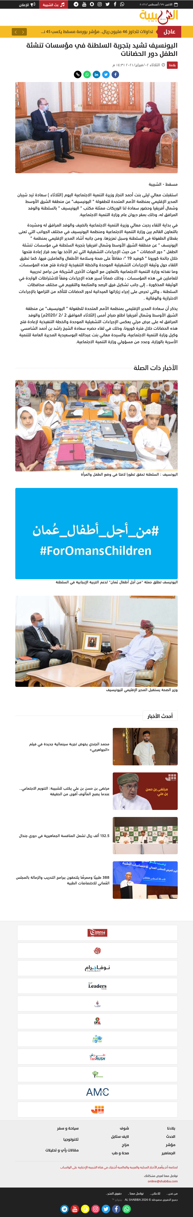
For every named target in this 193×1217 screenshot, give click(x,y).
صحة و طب (120, 1153)
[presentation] (23, 32)
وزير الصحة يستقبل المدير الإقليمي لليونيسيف (142, 689)
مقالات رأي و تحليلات (62, 1150)
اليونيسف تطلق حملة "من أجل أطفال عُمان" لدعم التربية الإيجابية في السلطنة (117, 582)
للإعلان (24, 4)
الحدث (170, 1137)
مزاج (125, 1145)
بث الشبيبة (51, 4)
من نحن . (172, 1193)
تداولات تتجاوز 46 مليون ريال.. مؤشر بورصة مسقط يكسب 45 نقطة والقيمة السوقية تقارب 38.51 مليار (96, 31)
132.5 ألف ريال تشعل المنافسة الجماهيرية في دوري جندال (64, 835)
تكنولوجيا (71, 1139)
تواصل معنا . (136, 1193)
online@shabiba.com (163, 1181)
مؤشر (170, 1145)
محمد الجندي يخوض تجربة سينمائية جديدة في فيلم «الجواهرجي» (69, 746)
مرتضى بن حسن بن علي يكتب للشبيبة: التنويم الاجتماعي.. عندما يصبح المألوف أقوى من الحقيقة (64, 791)
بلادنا (172, 65)
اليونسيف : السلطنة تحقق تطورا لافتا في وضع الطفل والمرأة (129, 474)
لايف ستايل (120, 1137)
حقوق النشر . (114, 1193)
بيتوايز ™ (117, 1200)
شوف (124, 1128)
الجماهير (168, 1153)
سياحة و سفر (68, 1128)
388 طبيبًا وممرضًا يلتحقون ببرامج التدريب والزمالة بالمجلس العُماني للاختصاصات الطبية (62, 880)
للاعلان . (155, 1193)
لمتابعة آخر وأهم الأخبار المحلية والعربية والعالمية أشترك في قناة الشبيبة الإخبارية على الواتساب (119, 1167)
